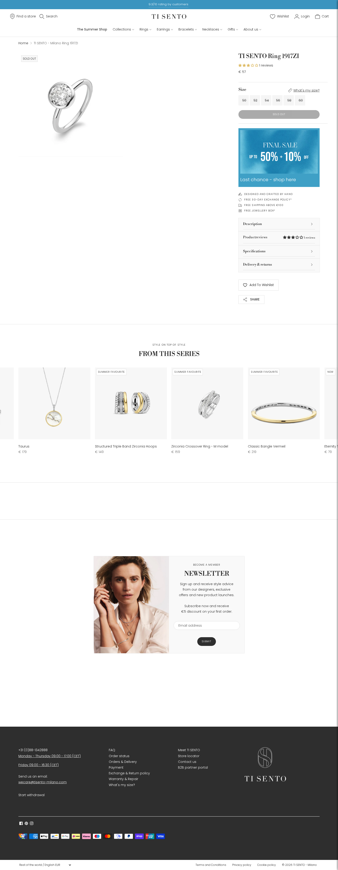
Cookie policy (266, 865)
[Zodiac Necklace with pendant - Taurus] (54, 403)
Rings (144, 29)
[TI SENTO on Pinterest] (26, 824)
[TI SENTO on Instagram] (31, 824)
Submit (206, 641)
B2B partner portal (193, 767)
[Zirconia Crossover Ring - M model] (207, 403)
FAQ (112, 750)
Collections (122, 29)
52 (255, 100)
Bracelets (186, 29)
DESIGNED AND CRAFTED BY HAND (268, 194)
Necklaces (210, 29)
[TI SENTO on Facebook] (21, 824)
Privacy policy (241, 865)
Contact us (187, 761)
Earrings (163, 29)
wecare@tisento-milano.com (42, 782)
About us (250, 29)
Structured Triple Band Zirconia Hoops (126, 446)
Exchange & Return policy (129, 773)
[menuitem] (212, 865)
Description (252, 224)
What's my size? (306, 90)
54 (267, 100)
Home (23, 43)
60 (301, 100)
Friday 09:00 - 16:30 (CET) (38, 765)
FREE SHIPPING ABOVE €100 (264, 205)
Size (242, 89)
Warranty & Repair (123, 779)
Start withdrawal (31, 795)
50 (244, 100)
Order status (119, 756)
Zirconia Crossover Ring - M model (199, 446)
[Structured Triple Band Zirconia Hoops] (131, 403)
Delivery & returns (257, 264)
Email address (188, 618)
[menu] (45, 865)
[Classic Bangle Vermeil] (284, 403)
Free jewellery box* (259, 210)
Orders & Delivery (123, 761)
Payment (116, 767)
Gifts (231, 29)
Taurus (23, 446)
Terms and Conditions (210, 865)
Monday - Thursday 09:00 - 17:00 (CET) (49, 756)
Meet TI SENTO (189, 750)
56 (278, 100)
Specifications (254, 251)
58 (289, 100)
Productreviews (279, 237)
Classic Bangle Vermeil (266, 446)
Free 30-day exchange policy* (268, 199)
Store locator (188, 756)
